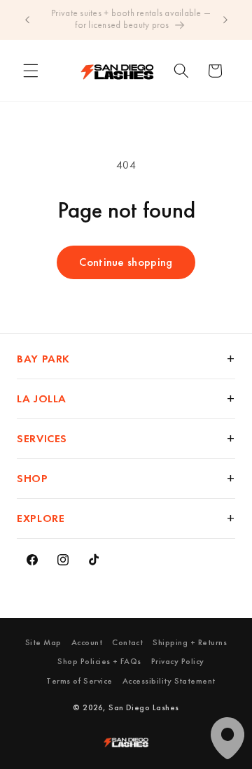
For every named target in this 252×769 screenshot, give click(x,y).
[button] (31, 70)
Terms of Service (79, 680)
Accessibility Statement (169, 680)
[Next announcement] (225, 19)
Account (86, 642)
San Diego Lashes (143, 707)
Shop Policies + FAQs (99, 661)
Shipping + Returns (190, 642)
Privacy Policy (177, 661)
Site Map (43, 642)
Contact (127, 642)
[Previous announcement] (27, 19)
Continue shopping (126, 262)
